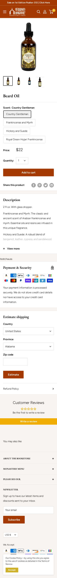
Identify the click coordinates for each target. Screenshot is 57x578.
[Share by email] (51, 185)
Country (8, 324)
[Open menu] (4, 12)
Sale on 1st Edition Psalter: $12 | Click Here (28, 2)
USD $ (8, 535)
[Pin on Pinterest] (39, 185)
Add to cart (28, 172)
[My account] (44, 12)
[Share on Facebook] (33, 185)
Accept (12, 570)
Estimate (13, 374)
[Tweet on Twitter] (45, 185)
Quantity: (8, 160)
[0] (51, 12)
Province (8, 339)
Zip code (8, 354)
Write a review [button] (28, 421)
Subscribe (14, 519)
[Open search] (38, 12)
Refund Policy (11, 388)
